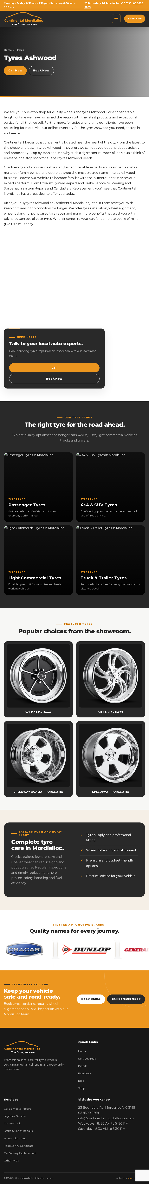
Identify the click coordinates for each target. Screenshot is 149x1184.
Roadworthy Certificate (19, 1145)
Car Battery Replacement (20, 1153)
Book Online (91, 999)
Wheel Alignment (15, 1138)
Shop (81, 1088)
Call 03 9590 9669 (126, 999)
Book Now (135, 18)
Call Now (15, 70)
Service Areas (87, 1058)
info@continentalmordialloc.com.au (106, 1118)
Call (54, 367)
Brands (82, 1066)
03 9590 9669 (88, 1113)
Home (8, 50)
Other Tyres (11, 1160)
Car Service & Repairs (17, 1108)
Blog (81, 1080)
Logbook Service (15, 1116)
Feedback (84, 1073)
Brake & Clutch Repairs (18, 1130)
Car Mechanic (12, 1123)
